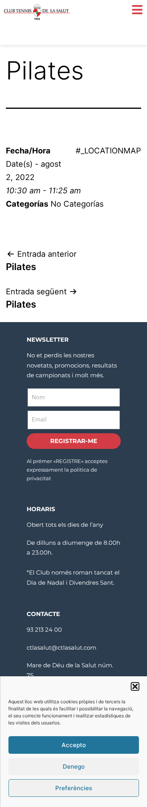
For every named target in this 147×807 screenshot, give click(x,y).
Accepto (74, 745)
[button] (135, 686)
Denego (74, 766)
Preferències (73, 788)
